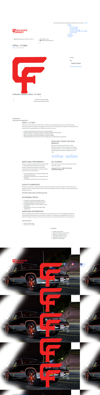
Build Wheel (70, 35)
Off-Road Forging (74, 31)
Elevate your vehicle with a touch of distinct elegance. (57, 156)
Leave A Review (83, 31)
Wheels (70, 25)
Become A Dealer (78, 66)
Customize (72, 66)
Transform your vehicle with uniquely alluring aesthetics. (72, 156)
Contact (86, 23)
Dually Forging (73, 32)
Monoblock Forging (74, 29)
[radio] (76, 63)
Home (69, 24)
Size (71, 60)
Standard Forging (74, 27)
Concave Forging (74, 28)
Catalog (70, 34)
